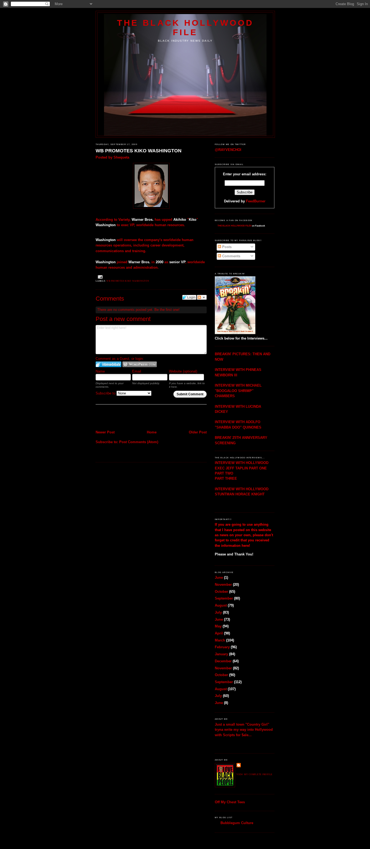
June (219, 577)
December (223, 661)
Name (100, 371)
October (221, 592)
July (218, 612)
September (224, 598)
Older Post (198, 432)
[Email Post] (100, 276)
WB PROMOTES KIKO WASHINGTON (138, 150)
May (218, 626)
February (222, 647)
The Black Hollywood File (185, 27)
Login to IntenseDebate (108, 364)
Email (136, 371)
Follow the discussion (202, 297)
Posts (226, 247)
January (221, 654)
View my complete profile (254, 774)
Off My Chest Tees (230, 802)
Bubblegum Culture (236, 823)
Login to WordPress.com (139, 364)
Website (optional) (183, 371)
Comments (230, 256)
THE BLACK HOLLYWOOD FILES (234, 226)
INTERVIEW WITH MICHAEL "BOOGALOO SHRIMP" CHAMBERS (238, 390)
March (220, 640)
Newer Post (105, 432)
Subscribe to (106, 393)
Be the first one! (167, 310)
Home (152, 432)
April (219, 633)
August (221, 605)
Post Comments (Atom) (138, 442)
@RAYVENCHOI (228, 150)
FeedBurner (255, 201)
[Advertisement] (127, 418)
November (223, 585)
